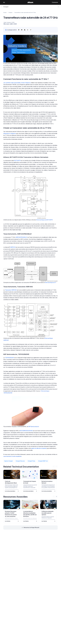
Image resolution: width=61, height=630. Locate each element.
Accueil (4, 12)
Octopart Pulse (31, 461)
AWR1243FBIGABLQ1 (21, 237)
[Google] (27, 30)
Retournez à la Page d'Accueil (31, 527)
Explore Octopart (8, 461)
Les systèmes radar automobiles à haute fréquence (16, 82)
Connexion (55, 2)
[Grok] (30, 30)
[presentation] (56, 496)
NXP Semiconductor (33, 426)
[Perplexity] (22, 30)
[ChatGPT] (19, 30)
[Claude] (25, 30)
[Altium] (30, 2)
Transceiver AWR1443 (11, 290)
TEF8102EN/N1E (9, 357)
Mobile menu (4, 2)
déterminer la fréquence (9, 133)
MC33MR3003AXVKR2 (26, 430)
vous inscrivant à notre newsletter (12, 456)
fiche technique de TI (50, 282)
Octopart (5, 7)
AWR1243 (12, 247)
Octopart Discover (20, 461)
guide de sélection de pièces (38, 448)
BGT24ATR (17, 160)
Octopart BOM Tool (43, 461)
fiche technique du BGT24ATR (44, 220)
